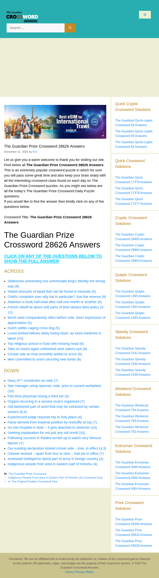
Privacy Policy (84, 572)
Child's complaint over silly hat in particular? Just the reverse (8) (57, 297)
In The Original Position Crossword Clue (32, 481)
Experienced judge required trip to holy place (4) (45, 417)
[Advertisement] (79, 67)
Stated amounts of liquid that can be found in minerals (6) (52, 291)
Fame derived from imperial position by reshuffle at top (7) (52, 422)
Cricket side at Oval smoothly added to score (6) (45, 354)
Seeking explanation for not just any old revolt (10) (46, 433)
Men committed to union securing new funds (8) (44, 359)
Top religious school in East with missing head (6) (46, 344)
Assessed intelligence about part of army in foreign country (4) (55, 459)
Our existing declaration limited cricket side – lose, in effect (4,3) (57, 448)
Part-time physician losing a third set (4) (38, 396)
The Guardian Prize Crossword (27, 473)
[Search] (70, 28)
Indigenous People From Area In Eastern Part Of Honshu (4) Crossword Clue (55, 477)
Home (69, 572)
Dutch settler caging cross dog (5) (34, 328)
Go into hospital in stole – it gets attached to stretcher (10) (52, 427)
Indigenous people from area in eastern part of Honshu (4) (52, 464)
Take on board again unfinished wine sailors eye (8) (47, 349)
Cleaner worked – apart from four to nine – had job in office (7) (56, 454)
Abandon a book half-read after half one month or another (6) (55, 302)
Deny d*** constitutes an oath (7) (33, 380)
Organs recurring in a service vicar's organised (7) (46, 401)
